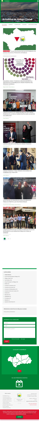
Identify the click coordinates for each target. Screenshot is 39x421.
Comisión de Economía (9, 287)
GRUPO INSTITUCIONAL (32, 24)
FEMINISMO (7, 296)
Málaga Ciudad (11, 21)
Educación (7, 294)
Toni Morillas (7, 280)
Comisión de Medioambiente (10, 289)
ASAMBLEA (11, 24)
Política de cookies (33, 404)
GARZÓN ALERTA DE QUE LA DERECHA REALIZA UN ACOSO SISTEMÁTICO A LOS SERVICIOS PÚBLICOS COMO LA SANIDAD (19, 231)
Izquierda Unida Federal (9, 301)
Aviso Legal (23, 338)
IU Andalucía (7, 298)
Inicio (3, 21)
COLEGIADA (24, 24)
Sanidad (6, 292)
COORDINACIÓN (17, 24)
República (6, 300)
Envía (6, 341)
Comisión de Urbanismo (9, 285)
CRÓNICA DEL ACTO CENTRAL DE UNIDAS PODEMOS (17, 144)
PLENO (6, 283)
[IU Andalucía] (2, 1)
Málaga (6, 21)
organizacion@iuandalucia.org (31, 401)
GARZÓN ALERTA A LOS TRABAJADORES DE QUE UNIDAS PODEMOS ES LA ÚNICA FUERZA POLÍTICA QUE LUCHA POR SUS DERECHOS (19, 114)
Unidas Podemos (5, 118)
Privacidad (35, 403)
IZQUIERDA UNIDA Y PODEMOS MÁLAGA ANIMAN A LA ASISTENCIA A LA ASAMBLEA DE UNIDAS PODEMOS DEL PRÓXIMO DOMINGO (18, 83)
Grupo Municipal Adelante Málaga (8, 204)
